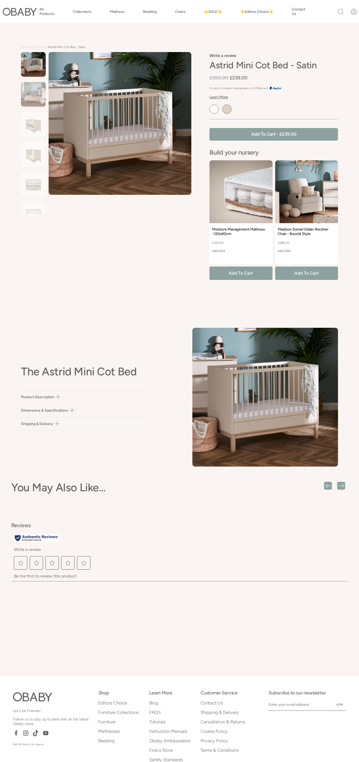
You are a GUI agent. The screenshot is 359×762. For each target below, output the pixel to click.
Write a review (223, 56)
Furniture (106, 721)
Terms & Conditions (220, 750)
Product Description (37, 397)
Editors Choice (112, 702)
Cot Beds (38, 47)
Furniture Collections (118, 712)
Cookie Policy (214, 731)
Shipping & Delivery (37, 424)
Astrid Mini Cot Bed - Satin (66, 47)
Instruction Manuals (168, 731)
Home (25, 47)
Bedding (106, 740)
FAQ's (155, 712)
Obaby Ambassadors (170, 740)
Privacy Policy (214, 740)
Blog (153, 702)
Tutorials (157, 721)
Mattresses (109, 731)
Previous (48, 133)
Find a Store (161, 750)
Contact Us (212, 702)
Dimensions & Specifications (44, 410)
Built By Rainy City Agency (28, 744)
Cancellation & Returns (223, 721)
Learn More (218, 97)
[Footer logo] (32, 697)
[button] (47, 11)
